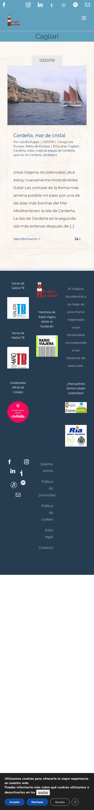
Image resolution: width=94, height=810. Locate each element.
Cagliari (73, 146)
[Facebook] (9, 462)
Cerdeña (19, 150)
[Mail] (18, 494)
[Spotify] (23, 482)
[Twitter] (18, 462)
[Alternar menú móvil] (84, 17)
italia (30, 150)
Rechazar (37, 802)
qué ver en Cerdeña (27, 155)
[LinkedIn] (12, 471)
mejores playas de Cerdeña (54, 150)
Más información (25, 239)
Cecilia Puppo (30, 142)
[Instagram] (26, 462)
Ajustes (60, 802)
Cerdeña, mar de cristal (39, 135)
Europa (18, 146)
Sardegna (50, 155)
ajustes (43, 792)
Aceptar (14, 802)
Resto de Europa (38, 146)
